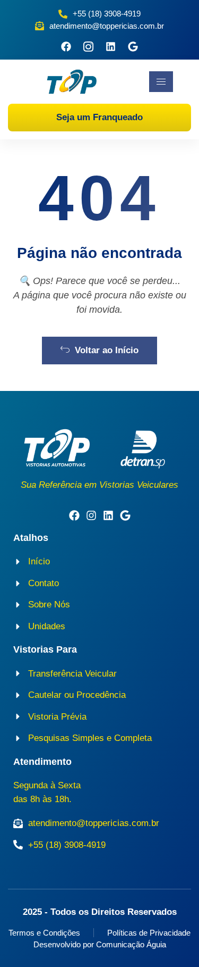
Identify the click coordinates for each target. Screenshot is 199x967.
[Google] (133, 46)
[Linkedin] (111, 46)
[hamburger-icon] (161, 81)
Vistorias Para (45, 649)
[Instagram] (91, 515)
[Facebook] (66, 46)
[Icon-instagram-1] (88, 46)
